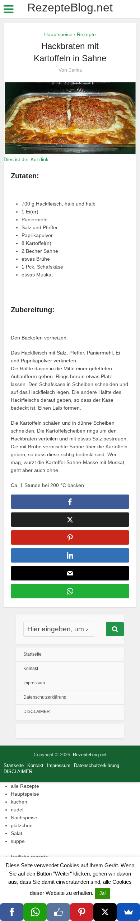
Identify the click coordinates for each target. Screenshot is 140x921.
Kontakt (30, 668)
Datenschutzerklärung (44, 697)
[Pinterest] (81, 912)
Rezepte (86, 34)
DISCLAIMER (36, 711)
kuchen (19, 802)
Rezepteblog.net (90, 754)
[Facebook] (11, 912)
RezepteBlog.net (70, 7)
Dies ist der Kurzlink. (27, 159)
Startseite (32, 654)
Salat (16, 833)
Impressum (34, 682)
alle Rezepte (25, 786)
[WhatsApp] (35, 912)
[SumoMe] (128, 912)
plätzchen (22, 825)
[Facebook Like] (58, 912)
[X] (105, 912)
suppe (18, 841)
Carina (75, 70)
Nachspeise (24, 817)
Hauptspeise (58, 34)
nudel (17, 809)
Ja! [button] (102, 893)
